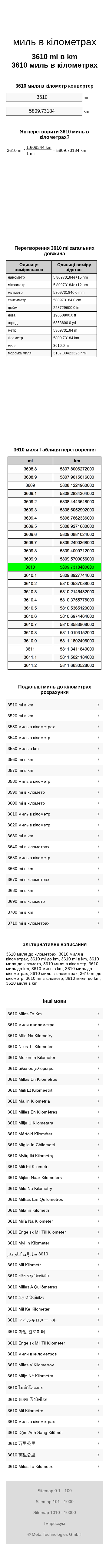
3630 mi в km (20, 835)
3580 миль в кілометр (29, 781)
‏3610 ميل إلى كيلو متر (28, 1253)
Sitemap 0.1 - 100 (55, 1490)
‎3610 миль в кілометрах (31, 1421)
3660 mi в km (20, 868)
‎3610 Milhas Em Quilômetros (35, 1199)
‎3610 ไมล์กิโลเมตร (25, 1387)
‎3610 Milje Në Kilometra (30, 1375)
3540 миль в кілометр (29, 737)
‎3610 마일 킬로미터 (26, 1331)
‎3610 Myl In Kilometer (28, 1243)
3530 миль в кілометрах (31, 726)
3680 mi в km (20, 890)
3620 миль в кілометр (29, 824)
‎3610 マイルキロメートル (32, 1320)
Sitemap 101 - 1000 (55, 1501)
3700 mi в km (20, 912)
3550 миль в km (23, 748)
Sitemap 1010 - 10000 (54, 1512)
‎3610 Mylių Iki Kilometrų (30, 1155)
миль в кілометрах (54, 41)
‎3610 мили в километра (31, 1024)
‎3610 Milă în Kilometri (28, 1210)
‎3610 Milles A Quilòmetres (32, 1286)
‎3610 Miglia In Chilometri (31, 1144)
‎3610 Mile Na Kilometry (30, 1188)
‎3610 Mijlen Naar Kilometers (35, 1177)
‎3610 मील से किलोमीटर (26, 1297)
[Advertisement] (54, 15)
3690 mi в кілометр (26, 901)
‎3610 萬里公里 (21, 1454)
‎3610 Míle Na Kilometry (30, 1035)
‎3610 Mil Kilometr (24, 1264)
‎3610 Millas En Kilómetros (32, 1079)
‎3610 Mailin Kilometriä (29, 1101)
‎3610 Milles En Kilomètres (32, 1112)
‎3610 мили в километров (32, 1353)
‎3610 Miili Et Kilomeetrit (30, 1090)
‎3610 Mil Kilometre (25, 1410)
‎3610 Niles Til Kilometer (30, 1046)
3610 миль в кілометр (29, 814)
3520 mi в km (20, 715)
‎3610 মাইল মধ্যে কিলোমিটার (28, 1275)
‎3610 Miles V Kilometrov (31, 1364)
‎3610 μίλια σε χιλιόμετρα (31, 1068)
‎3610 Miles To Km (25, 1013)
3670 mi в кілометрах (28, 879)
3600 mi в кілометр (26, 803)
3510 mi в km (20, 704)
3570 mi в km (20, 770)
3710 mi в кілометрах (28, 923)
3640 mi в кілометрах (28, 846)
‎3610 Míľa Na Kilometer (30, 1221)
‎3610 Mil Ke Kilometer (29, 1309)
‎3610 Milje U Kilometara (30, 1122)
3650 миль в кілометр (29, 857)
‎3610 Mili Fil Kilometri (28, 1166)
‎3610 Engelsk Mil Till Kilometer (37, 1232)
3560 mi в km (20, 759)
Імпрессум (54, 1523)
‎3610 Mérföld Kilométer (30, 1133)
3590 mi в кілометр (26, 792)
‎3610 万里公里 (21, 1443)
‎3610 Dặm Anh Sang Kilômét (35, 1432)
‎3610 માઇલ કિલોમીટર (27, 1399)
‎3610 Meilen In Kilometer (31, 1057)
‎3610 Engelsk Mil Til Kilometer (36, 1343)
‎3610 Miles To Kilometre (31, 1466)
